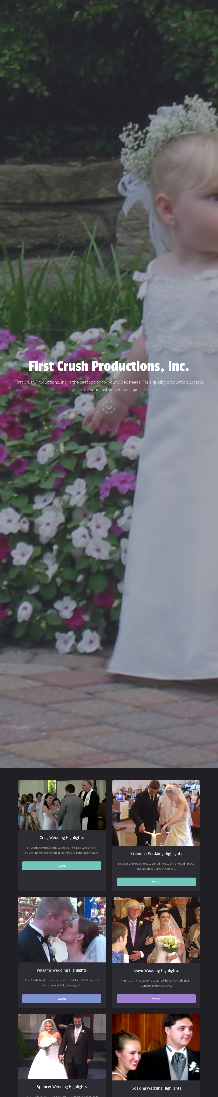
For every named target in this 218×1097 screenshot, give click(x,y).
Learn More (109, 407)
